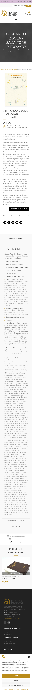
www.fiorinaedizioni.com (13, 618)
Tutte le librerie (8, 641)
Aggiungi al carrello (19, 208)
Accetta (16, 676)
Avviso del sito (24, 689)
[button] (29, 657)
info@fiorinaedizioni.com (14, 614)
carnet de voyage (5, 576)
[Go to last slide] (3, 571)
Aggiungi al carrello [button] (16, 573)
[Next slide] (28, 571)
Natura (17, 576)
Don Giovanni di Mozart (12, 333)
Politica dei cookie (8, 689)
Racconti (26, 216)
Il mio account (17, 5)
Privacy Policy (17, 689)
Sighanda (6, 188)
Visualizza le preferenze (16, 685)
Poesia (20, 50)
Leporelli (6, 653)
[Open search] (25, 13)
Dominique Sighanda (21, 267)
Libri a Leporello (12, 50)
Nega (16, 680)
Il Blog (6, 632)
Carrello (28, 5)
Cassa (23, 5)
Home (4, 50)
